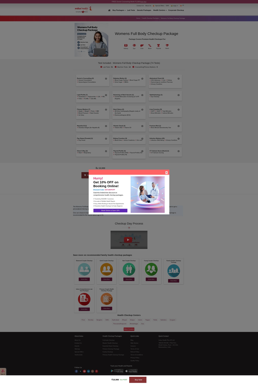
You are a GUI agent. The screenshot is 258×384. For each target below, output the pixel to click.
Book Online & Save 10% (110, 210)
